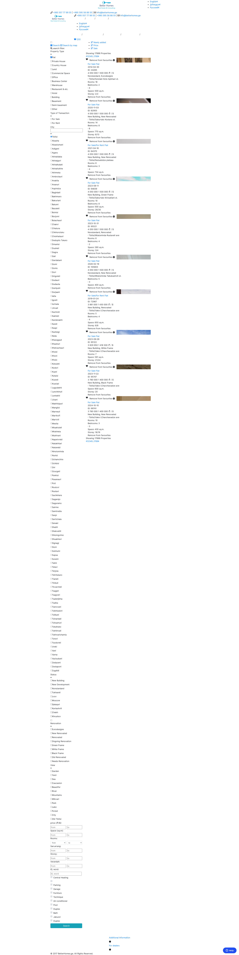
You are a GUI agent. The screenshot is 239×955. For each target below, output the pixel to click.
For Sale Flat (93, 64)
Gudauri (55, 280)
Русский (154, 7)
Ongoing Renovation (61, 741)
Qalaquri (56, 704)
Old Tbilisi (56, 819)
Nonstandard (58, 688)
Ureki (54, 646)
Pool (55, 905)
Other (54, 109)
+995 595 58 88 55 (82, 12)
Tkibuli (55, 583)
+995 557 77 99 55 (62, 12)
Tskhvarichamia (59, 634)
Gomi (54, 264)
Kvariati (55, 383)
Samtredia (57, 511)
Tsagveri (56, 595)
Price (95, 45)
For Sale (56, 119)
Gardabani (57, 260)
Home (78, 35)
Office (55, 77)
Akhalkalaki (57, 164)
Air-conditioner (60, 901)
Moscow (56, 700)
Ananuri (55, 184)
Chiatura (56, 228)
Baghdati (56, 192)
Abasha (55, 140)
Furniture (57, 893)
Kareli (54, 324)
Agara (55, 152)
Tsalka (55, 603)
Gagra (55, 252)
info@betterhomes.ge (107, 12)
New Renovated (59, 733)
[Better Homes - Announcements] (106, 4)
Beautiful (56, 787)
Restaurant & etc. (60, 89)
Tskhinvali (56, 630)
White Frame (58, 749)
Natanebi (56, 447)
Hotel (54, 93)
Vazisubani (57, 658)
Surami (55, 559)
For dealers (114, 945)
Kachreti (56, 312)
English (153, 1)
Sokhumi (56, 551)
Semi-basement (59, 105)
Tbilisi (55, 136)
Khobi (54, 352)
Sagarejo (56, 499)
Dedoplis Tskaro (59, 240)
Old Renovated (59, 757)
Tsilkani (55, 615)
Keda (54, 336)
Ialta (54, 296)
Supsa (55, 555)
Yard (54, 775)
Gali (54, 256)
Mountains (57, 795)
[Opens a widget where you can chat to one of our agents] (230, 951)
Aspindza (56, 188)
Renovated (57, 737)
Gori (54, 272)
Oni (53, 467)
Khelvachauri (58, 348)
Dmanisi (56, 244)
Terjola (55, 571)
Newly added (99, 42)
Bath (55, 913)
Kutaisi (55, 375)
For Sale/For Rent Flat (98, 145)
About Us (79, 19)
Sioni (54, 547)
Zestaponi (56, 666)
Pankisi (55, 475)
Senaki (55, 523)
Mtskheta (56, 431)
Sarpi (54, 515)
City (54, 815)
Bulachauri (57, 220)
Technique (58, 897)
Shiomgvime (58, 535)
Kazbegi (56, 332)
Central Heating (60, 877)
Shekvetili (56, 531)
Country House (59, 65)
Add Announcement (92, 35)
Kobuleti (56, 364)
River (54, 791)
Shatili (55, 527)
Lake (54, 807)
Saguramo (57, 503)
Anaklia (55, 180)
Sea (54, 779)
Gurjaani (56, 292)
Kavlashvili (57, 708)
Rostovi (55, 487)
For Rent (56, 123)
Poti (54, 483)
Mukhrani (56, 435)
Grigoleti (56, 276)
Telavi (55, 567)
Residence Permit (130, 35)
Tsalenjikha (57, 599)
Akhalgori (56, 160)
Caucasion (57, 783)
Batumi (55, 204)
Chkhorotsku (58, 232)
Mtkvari (55, 799)
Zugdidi (55, 670)
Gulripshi (56, 288)
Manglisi (56, 407)
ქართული (154, 4)
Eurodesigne (58, 729)
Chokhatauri (57, 236)
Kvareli (55, 379)
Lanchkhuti (57, 391)
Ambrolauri (57, 176)
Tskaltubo (56, 626)
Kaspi (54, 328)
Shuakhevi (57, 539)
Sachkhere (57, 495)
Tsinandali (56, 618)
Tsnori (55, 638)
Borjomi (55, 216)
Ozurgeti (56, 471)
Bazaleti (56, 208)
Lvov (54, 696)
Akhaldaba (57, 156)
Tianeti (55, 579)
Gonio (55, 268)
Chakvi (55, 224)
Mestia (55, 423)
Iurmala (55, 304)
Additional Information (119, 937)
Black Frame (58, 753)
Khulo (54, 360)
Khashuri (56, 344)
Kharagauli (57, 340)
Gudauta (56, 284)
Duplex (56, 909)
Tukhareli (56, 692)
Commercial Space (61, 73)
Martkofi (56, 415)
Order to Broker (112, 35)
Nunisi (55, 455)
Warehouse (57, 85)
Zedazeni (56, 662)
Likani (55, 399)
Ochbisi (55, 463)
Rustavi (55, 491)
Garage (56, 889)
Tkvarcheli (57, 587)
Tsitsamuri (57, 622)
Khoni (54, 356)
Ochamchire (57, 459)
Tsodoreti (56, 642)
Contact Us (101, 19)
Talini (54, 563)
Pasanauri (56, 479)
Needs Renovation (60, 761)
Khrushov (56, 716)
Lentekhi (56, 395)
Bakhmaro (56, 196)
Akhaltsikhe (57, 168)
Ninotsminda (58, 451)
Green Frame (58, 745)
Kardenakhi (57, 320)
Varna (54, 654)
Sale (95, 48)
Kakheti (55, 316)
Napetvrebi (57, 439)
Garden (55, 771)
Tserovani (56, 607)
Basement (56, 101)
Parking (56, 885)
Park (54, 803)
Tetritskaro (57, 575)
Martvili (55, 419)
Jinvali (55, 308)
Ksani (54, 371)
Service (90, 19)
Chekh (55, 712)
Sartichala (56, 519)
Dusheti (55, 248)
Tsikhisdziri (57, 611)
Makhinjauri (57, 403)
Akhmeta (56, 172)
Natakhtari (57, 443)
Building (56, 97)
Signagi (55, 543)
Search (66, 925)
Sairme (55, 507)
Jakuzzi (57, 917)
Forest (55, 811)
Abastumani (57, 144)
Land (54, 69)
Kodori (55, 368)
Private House (58, 61)
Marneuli (56, 411)
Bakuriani (56, 200)
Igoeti (54, 300)
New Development (60, 684)
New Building (58, 680)
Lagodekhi (57, 387)
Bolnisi (55, 212)
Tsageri (55, 591)
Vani (54, 650)
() (78, 39)
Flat (54, 57)
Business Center (59, 81)
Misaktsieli (57, 427)
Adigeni (55, 148)
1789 (96, 56)
